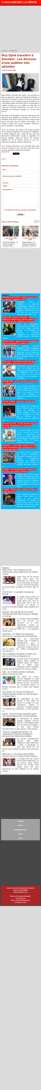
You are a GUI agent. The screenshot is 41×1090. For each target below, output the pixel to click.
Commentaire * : (8, 189)
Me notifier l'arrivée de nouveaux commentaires (20, 210)
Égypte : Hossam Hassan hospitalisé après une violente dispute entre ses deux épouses (19, 715)
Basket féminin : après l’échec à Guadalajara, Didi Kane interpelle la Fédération (20, 342)
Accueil (4, 51)
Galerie (20, 825)
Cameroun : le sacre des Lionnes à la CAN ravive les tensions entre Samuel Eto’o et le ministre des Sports (19, 447)
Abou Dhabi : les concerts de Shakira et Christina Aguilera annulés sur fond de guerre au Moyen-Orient (20, 694)
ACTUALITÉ (13, 51)
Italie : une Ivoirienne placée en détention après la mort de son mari (18, 673)
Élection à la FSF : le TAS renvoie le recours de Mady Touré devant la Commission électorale (19, 425)
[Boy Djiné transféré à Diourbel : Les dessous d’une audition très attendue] (20, 74)
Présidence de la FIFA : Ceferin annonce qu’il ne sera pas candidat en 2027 (20, 298)
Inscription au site (20, 902)
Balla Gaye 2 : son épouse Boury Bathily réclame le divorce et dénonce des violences (19, 755)
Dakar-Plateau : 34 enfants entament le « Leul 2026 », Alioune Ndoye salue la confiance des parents (29, 244)
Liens (20, 838)
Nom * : (5, 169)
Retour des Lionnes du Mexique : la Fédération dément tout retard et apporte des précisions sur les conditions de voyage (19, 319)
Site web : (6, 183)
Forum (20, 834)
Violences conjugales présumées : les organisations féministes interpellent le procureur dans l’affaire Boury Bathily (17, 734)
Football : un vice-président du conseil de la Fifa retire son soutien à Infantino (19, 470)
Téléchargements (20, 830)
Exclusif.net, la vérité (20, 2)
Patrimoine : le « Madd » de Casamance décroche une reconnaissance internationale (19, 635)
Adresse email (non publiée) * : (13, 176)
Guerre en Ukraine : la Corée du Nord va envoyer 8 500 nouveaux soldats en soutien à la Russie (10, 244)
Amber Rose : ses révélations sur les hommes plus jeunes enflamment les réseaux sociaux (20, 572)
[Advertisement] (20, 27)
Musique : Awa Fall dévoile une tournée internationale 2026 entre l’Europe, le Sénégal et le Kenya (20, 614)
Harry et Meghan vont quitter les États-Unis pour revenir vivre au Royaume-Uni (19, 655)
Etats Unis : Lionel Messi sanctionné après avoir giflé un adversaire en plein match (19, 362)
